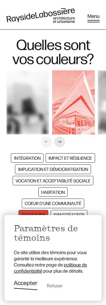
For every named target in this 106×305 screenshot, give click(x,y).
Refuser (55, 285)
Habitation (53, 192)
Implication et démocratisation (53, 169)
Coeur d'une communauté (53, 203)
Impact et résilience (70, 158)
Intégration (27, 158)
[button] (46, 141)
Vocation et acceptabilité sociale (53, 180)
